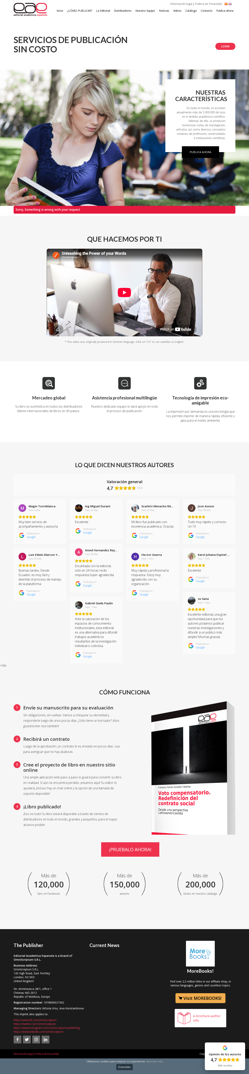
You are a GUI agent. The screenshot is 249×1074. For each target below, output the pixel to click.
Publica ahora (224, 10)
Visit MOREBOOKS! (202, 998)
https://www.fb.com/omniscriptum (35, 1020)
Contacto (206, 10)
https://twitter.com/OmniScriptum (35, 1024)
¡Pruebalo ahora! (130, 849)
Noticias (164, 10)
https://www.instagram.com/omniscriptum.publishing (47, 1028)
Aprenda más (154, 1061)
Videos (177, 10)
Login (225, 46)
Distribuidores (123, 10)
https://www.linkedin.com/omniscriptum (38, 1031)
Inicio (60, 10)
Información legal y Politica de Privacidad (196, 4)
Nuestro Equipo (145, 10)
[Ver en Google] (22, 508)
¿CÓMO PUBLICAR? (79, 10)
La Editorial (103, 10)
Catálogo (191, 10)
